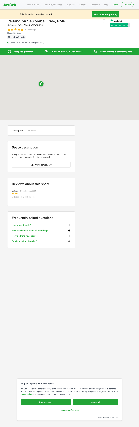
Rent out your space (53, 4)
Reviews (32, 130)
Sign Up (127, 4)
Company (95, 4)
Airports (82, 4)
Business (71, 4)
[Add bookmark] (104, 21)
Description (17, 130)
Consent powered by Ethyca (106, 417)
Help (106, 4)
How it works (33, 4)
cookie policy (26, 394)
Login (115, 4)
